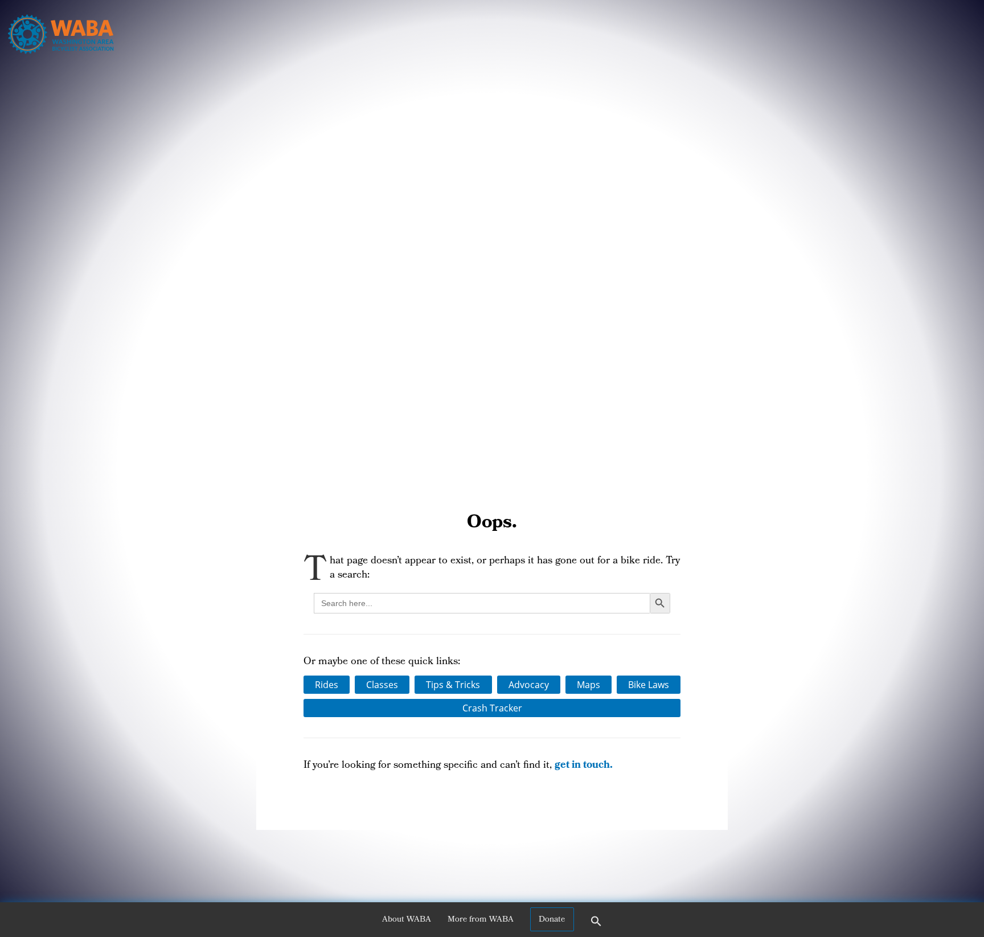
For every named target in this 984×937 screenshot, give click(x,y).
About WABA (406, 920)
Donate (552, 920)
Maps (588, 684)
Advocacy (529, 684)
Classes (382, 684)
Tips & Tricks (453, 684)
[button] (596, 925)
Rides (326, 684)
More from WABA (481, 920)
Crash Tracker (492, 708)
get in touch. (584, 766)
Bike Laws (648, 684)
